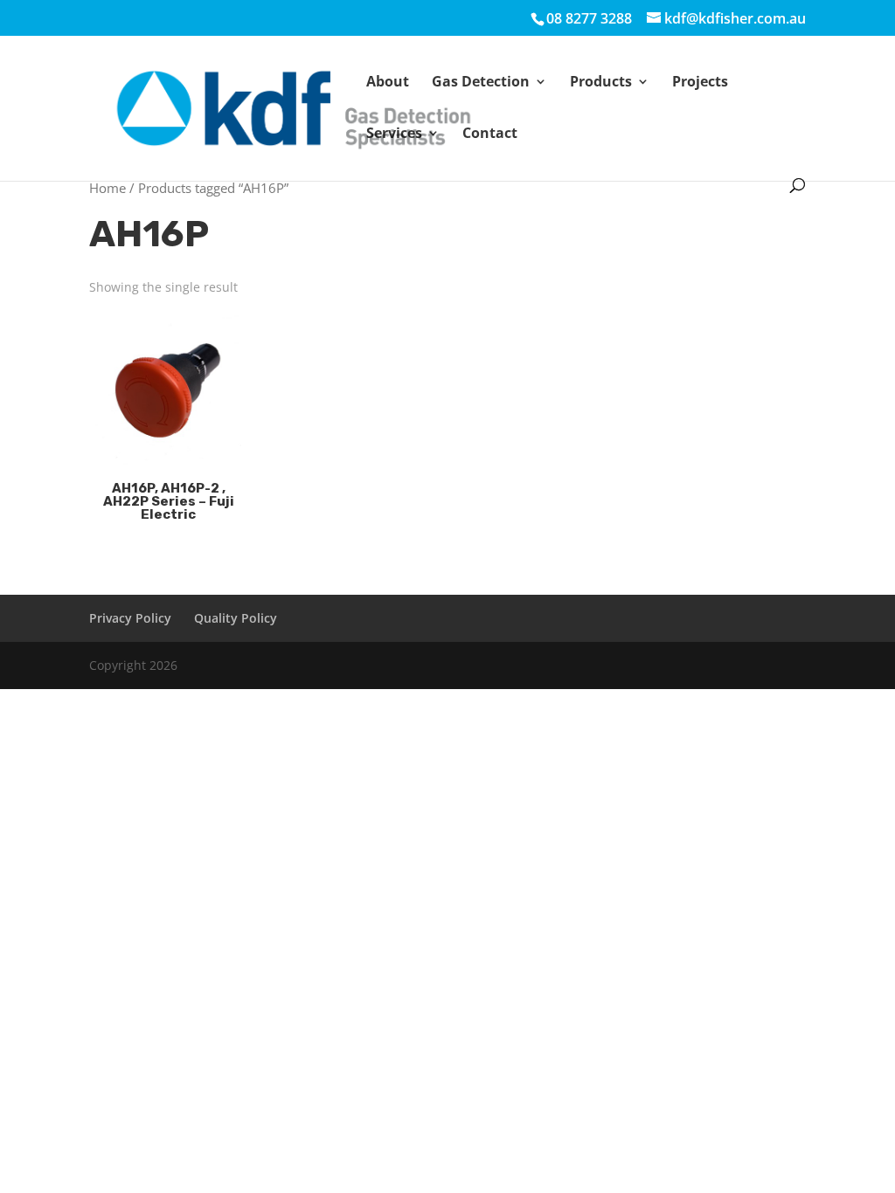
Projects (700, 83)
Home (107, 188)
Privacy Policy (130, 618)
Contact (489, 134)
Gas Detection (481, 83)
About (387, 83)
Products (601, 83)
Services (394, 134)
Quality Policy (235, 618)
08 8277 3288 (589, 18)
